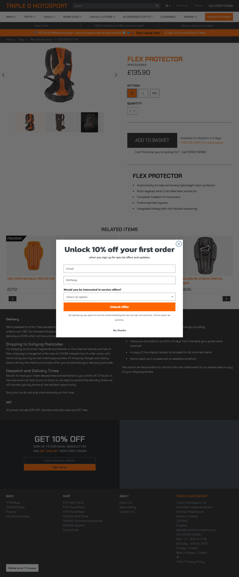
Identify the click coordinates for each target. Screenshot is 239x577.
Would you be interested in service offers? (92, 289)
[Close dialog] (179, 244)
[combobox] (118, 297)
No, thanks (119, 330)
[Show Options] (172, 297)
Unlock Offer (119, 306)
